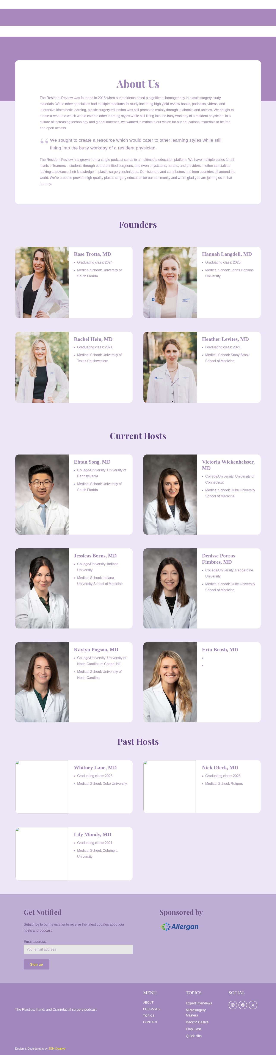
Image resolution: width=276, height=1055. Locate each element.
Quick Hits (194, 1036)
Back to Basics (197, 1022)
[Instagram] (233, 1005)
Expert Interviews (199, 1003)
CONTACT (150, 1022)
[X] (253, 1005)
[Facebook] (242, 1005)
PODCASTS (151, 1009)
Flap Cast (193, 1029)
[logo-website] (56, 993)
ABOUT (148, 1002)
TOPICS (148, 1015)
